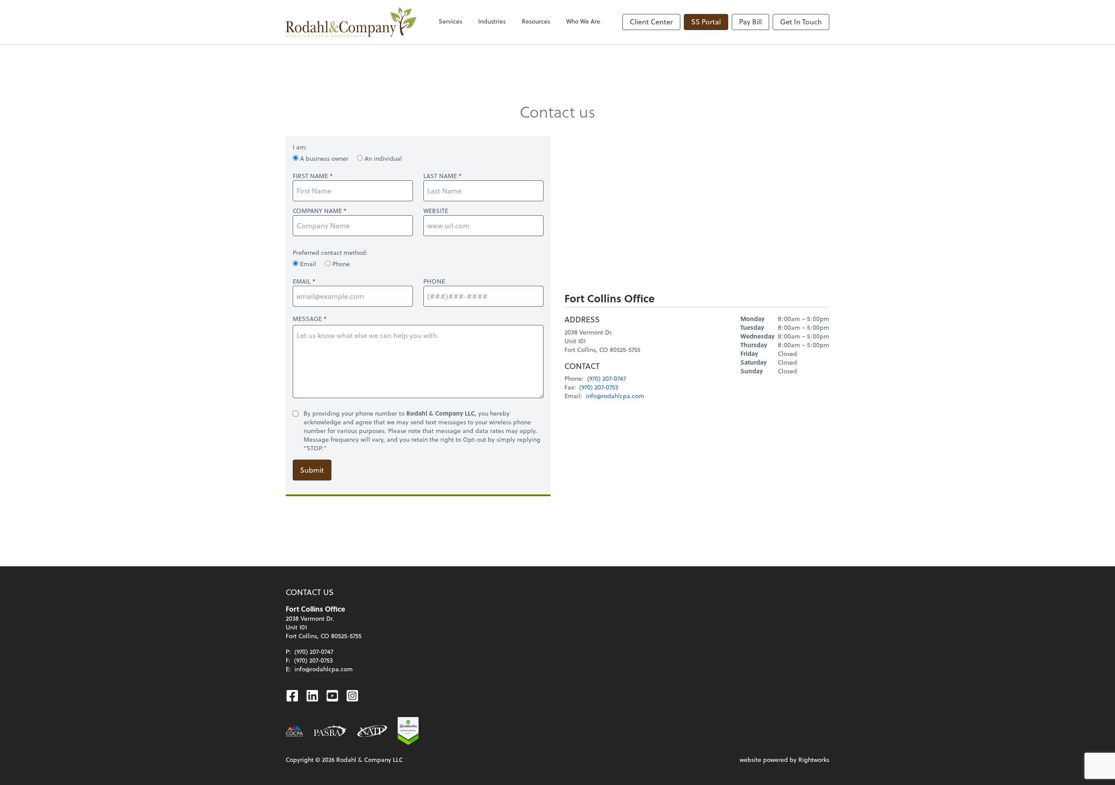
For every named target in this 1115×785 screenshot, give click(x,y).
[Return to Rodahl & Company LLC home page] (351, 22)
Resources (536, 21)
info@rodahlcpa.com (615, 395)
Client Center (651, 22)
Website (435, 210)
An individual (382, 158)
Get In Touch (801, 22)
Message (307, 318)
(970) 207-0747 (606, 378)
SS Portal (706, 22)
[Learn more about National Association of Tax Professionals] (372, 731)
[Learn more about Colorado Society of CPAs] (294, 731)
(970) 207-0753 (598, 387)
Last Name (440, 176)
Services (450, 21)
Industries (492, 21)
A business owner (324, 158)
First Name (310, 176)
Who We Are (583, 21)
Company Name (317, 210)
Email (308, 263)
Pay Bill (750, 22)
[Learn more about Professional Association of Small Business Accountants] (330, 731)
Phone (340, 263)
